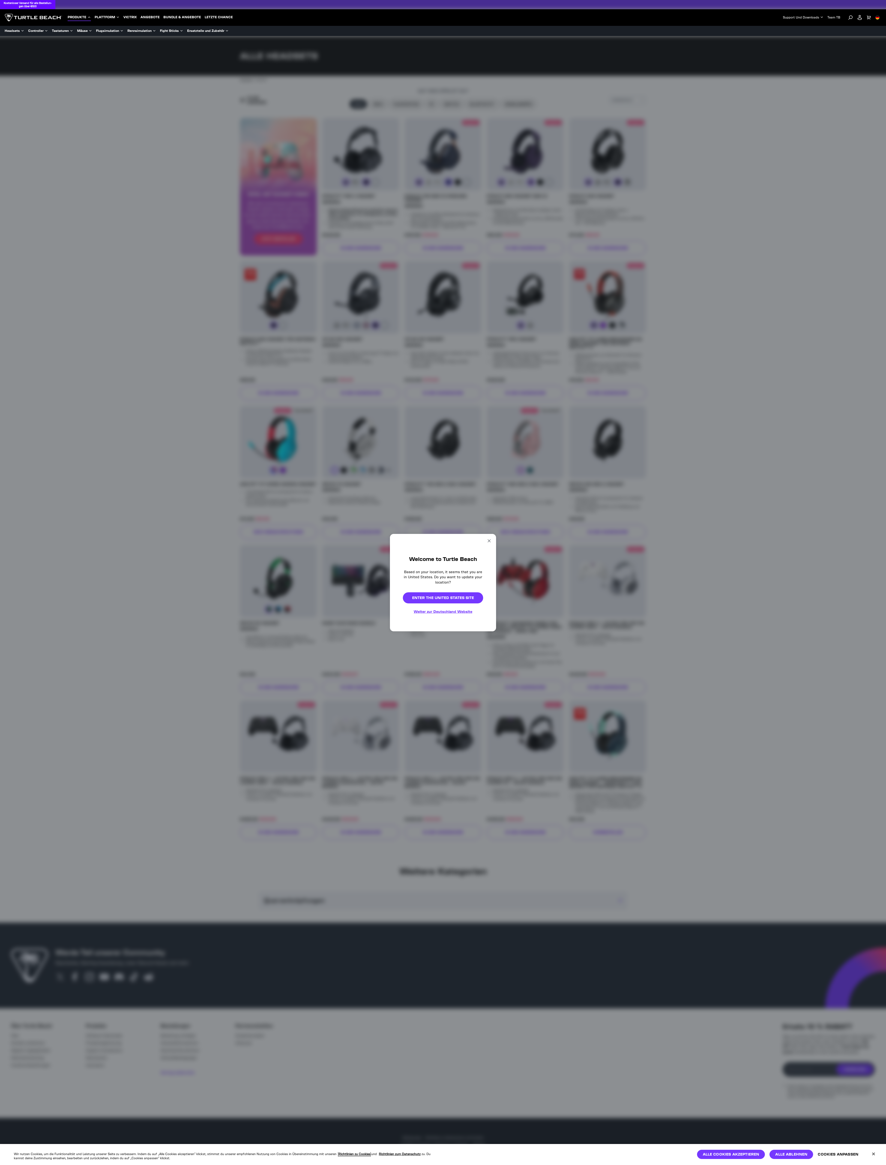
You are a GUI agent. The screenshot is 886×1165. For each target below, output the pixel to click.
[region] (443, 1154)
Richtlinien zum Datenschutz (400, 1154)
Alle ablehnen (791, 1154)
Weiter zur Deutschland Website (443, 611)
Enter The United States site (443, 598)
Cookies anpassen (838, 1154)
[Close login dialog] (485, 697)
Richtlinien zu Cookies (354, 1154)
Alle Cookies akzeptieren (731, 1154)
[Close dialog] (489, 540)
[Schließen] (873, 1154)
